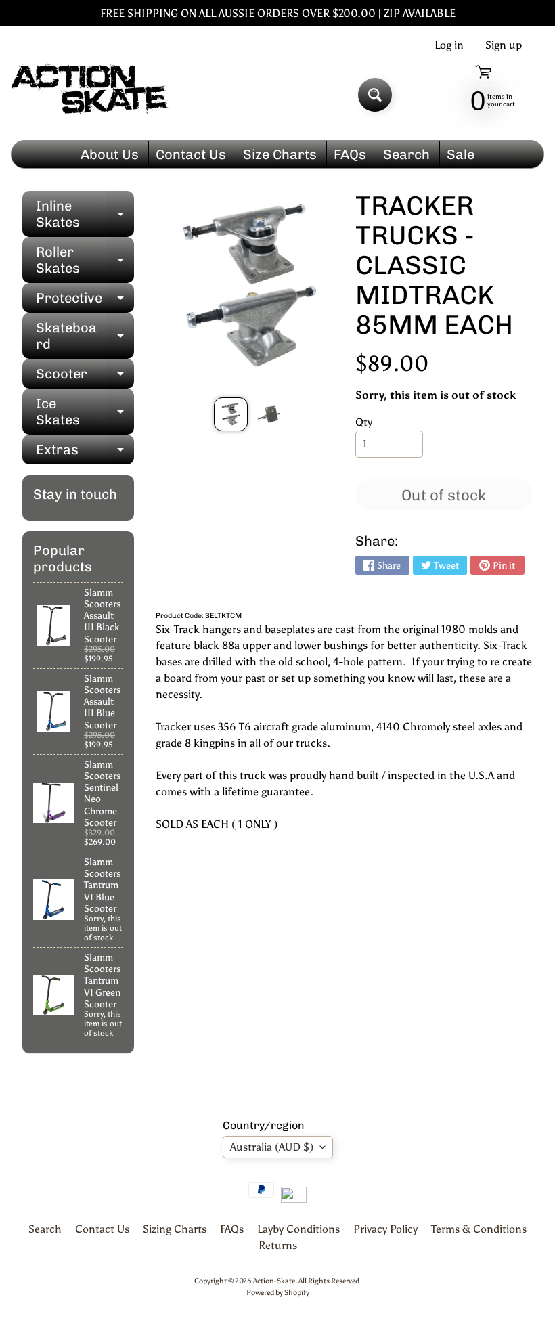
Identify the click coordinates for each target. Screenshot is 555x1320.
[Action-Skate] (90, 95)
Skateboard (85, 336)
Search (406, 154)
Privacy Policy (385, 1229)
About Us (110, 154)
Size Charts (280, 154)
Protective (85, 301)
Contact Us (191, 154)
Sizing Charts (174, 1229)
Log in (449, 45)
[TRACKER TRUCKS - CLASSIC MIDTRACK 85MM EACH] (231, 414)
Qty (363, 422)
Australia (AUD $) (271, 1147)
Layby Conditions (298, 1229)
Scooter (85, 377)
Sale (460, 154)
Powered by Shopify (277, 1292)
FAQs (350, 154)
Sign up (503, 45)
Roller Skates (85, 261)
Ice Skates (85, 412)
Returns (278, 1245)
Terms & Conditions (479, 1229)
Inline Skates (85, 215)
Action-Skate (274, 1280)
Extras (85, 452)
